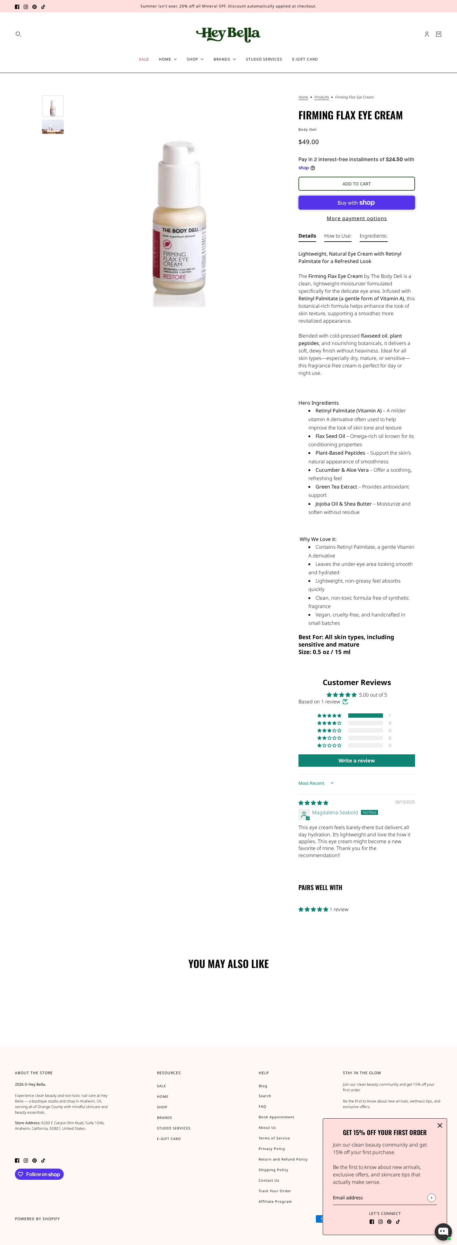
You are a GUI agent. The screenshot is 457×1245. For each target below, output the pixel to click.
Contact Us (269, 1180)
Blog (263, 1086)
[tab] (307, 237)
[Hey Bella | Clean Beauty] (229, 34)
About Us (267, 1127)
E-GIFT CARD (169, 1138)
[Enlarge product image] (179, 201)
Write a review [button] (357, 760)
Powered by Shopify (37, 1218)
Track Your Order (275, 1190)
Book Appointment (276, 1117)
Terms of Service (274, 1138)
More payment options (357, 218)
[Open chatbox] (443, 1232)
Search (265, 1095)
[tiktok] (43, 6)
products (321, 97)
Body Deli (307, 129)
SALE (161, 1086)
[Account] (426, 34)
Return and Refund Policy (283, 1159)
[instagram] (25, 6)
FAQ (262, 1106)
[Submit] (431, 1197)
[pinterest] (34, 6)
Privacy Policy (272, 1148)
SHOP (162, 1107)
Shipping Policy (274, 1169)
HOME (162, 1096)
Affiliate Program (275, 1201)
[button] (329, 715)
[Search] (18, 34)
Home (303, 97)
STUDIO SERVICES (174, 1128)
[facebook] (17, 6)
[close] (440, 1125)
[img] (313, 802)
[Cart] (438, 34)
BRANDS (164, 1117)
